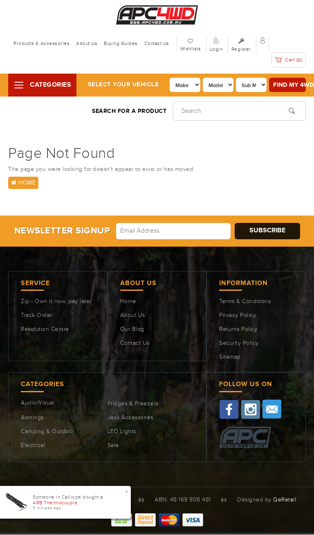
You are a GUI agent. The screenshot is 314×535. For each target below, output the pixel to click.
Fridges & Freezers (133, 403)
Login (216, 49)
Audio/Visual (37, 403)
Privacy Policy (237, 315)
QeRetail (284, 500)
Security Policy (239, 343)
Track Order (36, 315)
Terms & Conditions (245, 301)
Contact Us (156, 43)
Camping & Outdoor (47, 431)
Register (241, 49)
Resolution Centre (45, 329)
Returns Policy (238, 329)
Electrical (33, 445)
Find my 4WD (289, 85)
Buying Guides (121, 43)
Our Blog (132, 329)
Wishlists (190, 49)
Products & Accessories (41, 43)
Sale (113, 445)
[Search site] (291, 110)
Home (26, 183)
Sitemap (230, 357)
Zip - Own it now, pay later (56, 301)
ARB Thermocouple (55, 503)
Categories (50, 85)
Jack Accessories (130, 417)
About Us (86, 43)
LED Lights (122, 431)
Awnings (32, 417)
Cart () (293, 60)
